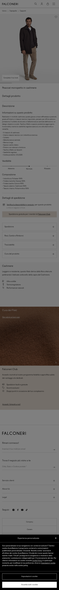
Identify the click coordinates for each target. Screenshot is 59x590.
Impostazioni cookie (29, 576)
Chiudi (56, 539)
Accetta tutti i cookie (29, 585)
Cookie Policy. (37, 560)
